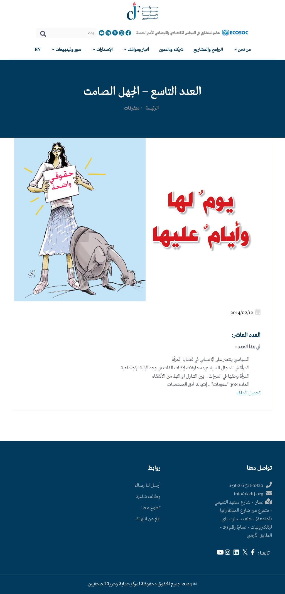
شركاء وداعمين (171, 49)
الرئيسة (152, 108)
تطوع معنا (151, 508)
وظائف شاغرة (148, 497)
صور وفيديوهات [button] (68, 49)
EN (38, 49)
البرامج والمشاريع (208, 49)
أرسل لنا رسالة (147, 485)
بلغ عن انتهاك (148, 519)
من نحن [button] (244, 49)
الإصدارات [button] (104, 49)
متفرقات (131, 108)
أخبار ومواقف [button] (138, 49)
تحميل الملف (249, 393)
